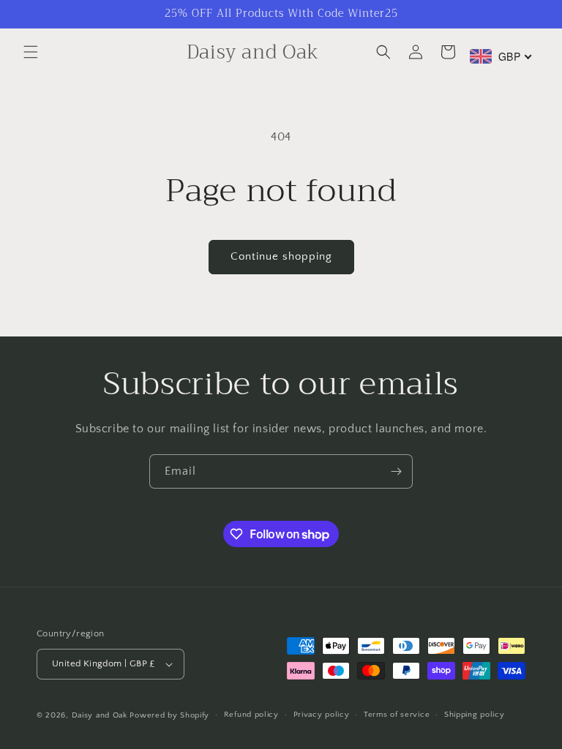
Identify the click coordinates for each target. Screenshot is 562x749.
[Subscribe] (396, 471)
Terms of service (397, 714)
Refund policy (251, 714)
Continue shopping (281, 256)
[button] (31, 52)
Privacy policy (321, 714)
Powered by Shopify (169, 715)
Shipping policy (474, 714)
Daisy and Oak (99, 715)
